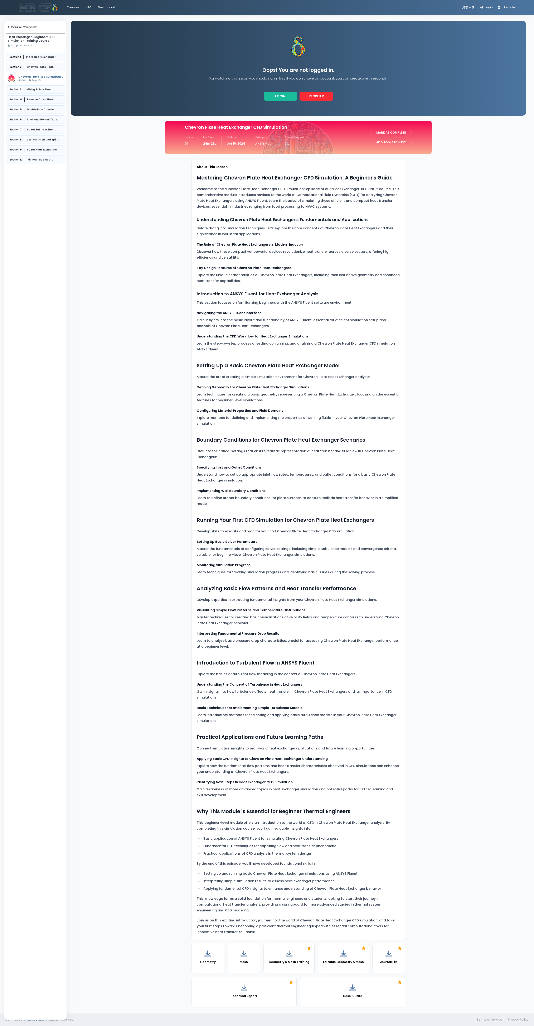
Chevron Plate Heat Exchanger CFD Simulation (40, 77)
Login (280, 96)
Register (316, 96)
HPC (89, 7)
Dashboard (106, 7)
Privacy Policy (518, 1019)
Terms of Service (489, 1019)
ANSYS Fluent (265, 144)
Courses (73, 7)
